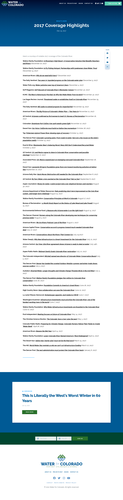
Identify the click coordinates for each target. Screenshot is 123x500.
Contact (50, 482)
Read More (29, 412)
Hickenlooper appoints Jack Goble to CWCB (61, 295)
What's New (61, 21)
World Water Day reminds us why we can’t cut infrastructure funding (55, 345)
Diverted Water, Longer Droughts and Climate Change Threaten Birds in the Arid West (63, 271)
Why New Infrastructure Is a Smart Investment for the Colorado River (60, 239)
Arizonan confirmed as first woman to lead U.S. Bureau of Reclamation (58, 116)
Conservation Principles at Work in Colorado (60, 198)
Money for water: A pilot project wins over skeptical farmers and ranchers (65, 184)
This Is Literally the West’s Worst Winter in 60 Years (61, 398)
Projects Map (58, 472)
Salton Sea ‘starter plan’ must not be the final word (54, 341)
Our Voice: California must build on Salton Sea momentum (54, 128)
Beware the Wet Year (44, 331)
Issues (66, 472)
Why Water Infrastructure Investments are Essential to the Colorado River (71, 307)
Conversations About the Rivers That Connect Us (54, 235)
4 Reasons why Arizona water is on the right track (64, 210)
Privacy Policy (71, 482)
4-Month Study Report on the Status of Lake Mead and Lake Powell (67, 203)
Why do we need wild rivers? (46, 76)
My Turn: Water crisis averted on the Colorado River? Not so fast (56, 179)
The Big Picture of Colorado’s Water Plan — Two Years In (57, 111)
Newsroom (28, 391)
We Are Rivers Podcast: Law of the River (51, 223)
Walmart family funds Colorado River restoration (57, 251)
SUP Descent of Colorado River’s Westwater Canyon (54, 90)
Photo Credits (59, 482)
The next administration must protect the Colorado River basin (60, 350)
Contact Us (74, 472)
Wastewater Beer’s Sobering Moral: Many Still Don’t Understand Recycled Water (63, 145)
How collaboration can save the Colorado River (56, 290)
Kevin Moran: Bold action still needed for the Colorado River (60, 174)
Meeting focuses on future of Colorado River (54, 314)
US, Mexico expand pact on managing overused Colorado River (60, 160)
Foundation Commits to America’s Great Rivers (61, 285)
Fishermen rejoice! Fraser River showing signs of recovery (47, 133)
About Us (48, 472)
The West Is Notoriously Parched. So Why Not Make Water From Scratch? (55, 95)
